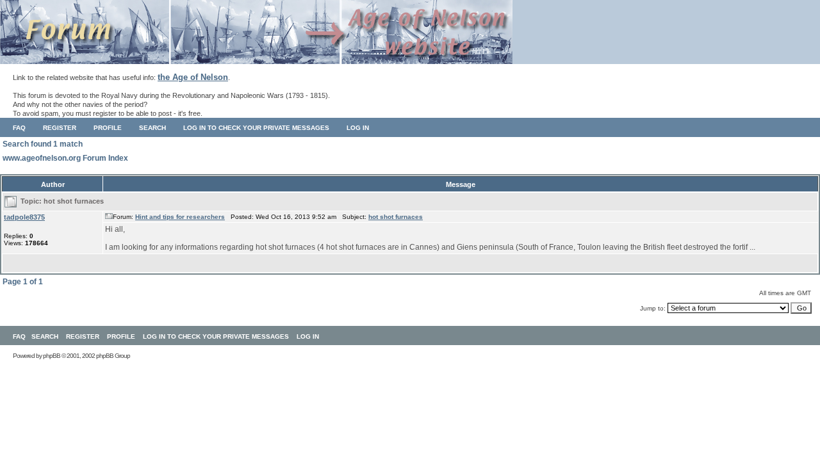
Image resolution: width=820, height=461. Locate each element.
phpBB (51, 355)
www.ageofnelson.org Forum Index (65, 158)
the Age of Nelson (193, 77)
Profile (108, 127)
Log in (358, 127)
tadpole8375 (24, 217)
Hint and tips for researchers (180, 216)
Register (59, 127)
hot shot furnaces (74, 201)
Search (152, 127)
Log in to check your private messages (256, 127)
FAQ (19, 127)
